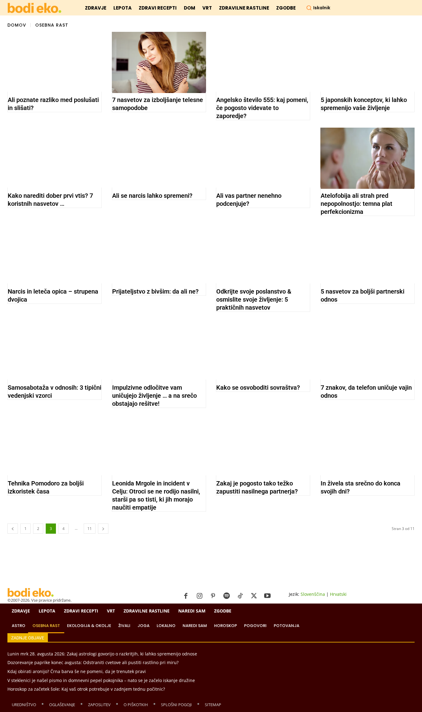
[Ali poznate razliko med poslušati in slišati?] (54, 62)
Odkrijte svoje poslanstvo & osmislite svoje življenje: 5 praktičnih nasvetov (253, 299)
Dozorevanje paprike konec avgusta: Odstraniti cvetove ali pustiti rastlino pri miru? (93, 662)
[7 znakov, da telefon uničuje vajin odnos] (367, 349)
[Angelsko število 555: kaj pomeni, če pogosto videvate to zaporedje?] (263, 62)
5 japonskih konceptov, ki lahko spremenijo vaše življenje (364, 104)
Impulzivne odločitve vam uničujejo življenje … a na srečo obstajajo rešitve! (154, 395)
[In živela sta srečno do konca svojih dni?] (367, 446)
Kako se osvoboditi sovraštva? (258, 387)
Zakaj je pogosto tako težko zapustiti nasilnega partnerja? (257, 487)
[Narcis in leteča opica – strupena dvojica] (54, 254)
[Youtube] (267, 596)
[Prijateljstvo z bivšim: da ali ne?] (159, 254)
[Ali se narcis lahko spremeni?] (159, 158)
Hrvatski (338, 594)
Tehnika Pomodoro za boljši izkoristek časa (46, 487)
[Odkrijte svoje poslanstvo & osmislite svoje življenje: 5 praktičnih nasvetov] (263, 254)
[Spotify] (226, 596)
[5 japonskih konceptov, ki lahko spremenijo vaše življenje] (367, 62)
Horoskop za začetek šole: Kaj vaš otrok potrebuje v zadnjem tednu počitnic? (86, 689)
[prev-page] (12, 528)
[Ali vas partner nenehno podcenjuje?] (263, 158)
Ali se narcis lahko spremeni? (152, 195)
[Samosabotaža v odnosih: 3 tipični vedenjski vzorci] (54, 349)
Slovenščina (313, 594)
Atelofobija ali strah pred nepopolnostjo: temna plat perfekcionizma (356, 203)
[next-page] (103, 528)
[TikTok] (240, 596)
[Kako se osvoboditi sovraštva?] (263, 349)
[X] (253, 596)
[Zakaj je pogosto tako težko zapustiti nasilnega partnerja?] (263, 446)
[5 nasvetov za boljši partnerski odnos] (367, 254)
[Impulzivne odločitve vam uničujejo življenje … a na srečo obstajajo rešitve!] (159, 349)
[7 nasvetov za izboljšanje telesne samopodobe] (159, 62)
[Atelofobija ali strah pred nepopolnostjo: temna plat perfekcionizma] (367, 158)
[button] (318, 8)
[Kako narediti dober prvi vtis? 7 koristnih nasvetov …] (54, 158)
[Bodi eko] (34, 8)
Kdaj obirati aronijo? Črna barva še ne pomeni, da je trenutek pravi (76, 671)
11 (89, 528)
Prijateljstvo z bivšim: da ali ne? (155, 291)
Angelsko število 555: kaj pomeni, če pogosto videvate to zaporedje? (262, 108)
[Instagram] (199, 596)
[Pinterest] (213, 596)
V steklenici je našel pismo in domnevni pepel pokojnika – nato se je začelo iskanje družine (101, 680)
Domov (16, 25)
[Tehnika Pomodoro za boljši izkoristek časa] (54, 446)
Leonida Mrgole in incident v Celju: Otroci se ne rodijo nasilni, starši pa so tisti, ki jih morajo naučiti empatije (156, 495)
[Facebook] (185, 596)
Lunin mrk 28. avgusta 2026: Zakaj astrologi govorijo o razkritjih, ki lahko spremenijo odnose (102, 654)
